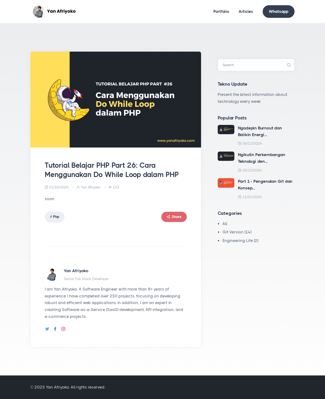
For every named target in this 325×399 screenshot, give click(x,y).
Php (56, 217)
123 (116, 187)
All (224, 223)
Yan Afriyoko (76, 270)
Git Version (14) (236, 232)
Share (177, 217)
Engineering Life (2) (240, 240)
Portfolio (221, 11)
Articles (246, 11)
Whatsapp (278, 11)
